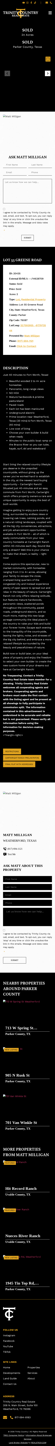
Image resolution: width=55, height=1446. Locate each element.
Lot (18, 299)
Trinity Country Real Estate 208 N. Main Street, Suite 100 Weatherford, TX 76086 (20, 1405)
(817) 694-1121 (25, 340)
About (31, 1378)
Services (32, 1373)
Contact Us (9, 1383)
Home (6, 1367)
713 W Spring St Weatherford (19, 1028)
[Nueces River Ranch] (27, 1226)
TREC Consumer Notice (13, 1435)
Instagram (9, 1335)
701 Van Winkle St (21, 1122)
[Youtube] (23, 3)
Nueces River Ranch (22, 1236)
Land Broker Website (18, 1443)
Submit (27, 238)
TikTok (7, 1351)
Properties (34, 1367)
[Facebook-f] (31, 3)
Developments (11, 1373)
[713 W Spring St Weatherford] (27, 1018)
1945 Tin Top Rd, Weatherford (20, 1283)
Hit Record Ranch (21, 1188)
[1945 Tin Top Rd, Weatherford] (27, 1273)
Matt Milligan (32, 335)
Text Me (11, 854)
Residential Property (33, 299)
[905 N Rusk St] (27, 1065)
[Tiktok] (35, 3)
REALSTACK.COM (38, 1443)
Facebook (9, 1340)
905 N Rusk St (17, 1075)
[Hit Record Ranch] (27, 1178)
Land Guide (10, 1378)
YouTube (8, 1346)
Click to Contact (26, 346)
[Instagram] (27, 3)
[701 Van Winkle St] (27, 1112)
